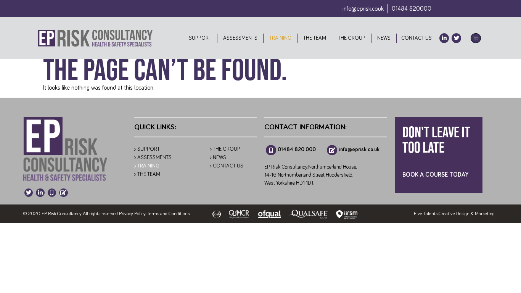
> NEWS (218, 157)
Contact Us (415, 38)
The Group (351, 38)
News (384, 38)
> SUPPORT (147, 149)
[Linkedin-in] (444, 38)
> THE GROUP (225, 149)
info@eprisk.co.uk (363, 9)
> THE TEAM (147, 174)
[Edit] (63, 192)
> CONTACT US (226, 166)
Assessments (240, 38)
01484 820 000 (297, 149)
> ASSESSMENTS (153, 157)
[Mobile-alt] (52, 192)
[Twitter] (456, 38)
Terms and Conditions (168, 213)
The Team (314, 38)
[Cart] (476, 38)
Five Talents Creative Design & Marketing (454, 213)
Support (200, 38)
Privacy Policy (132, 213)
